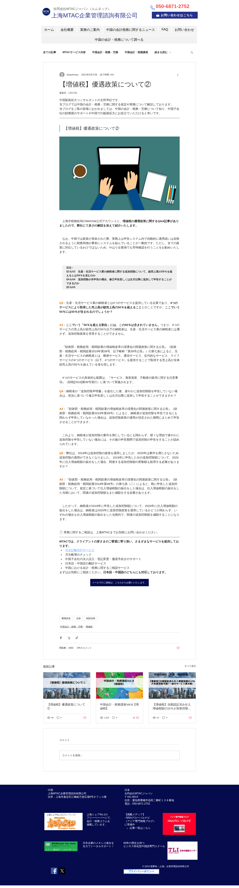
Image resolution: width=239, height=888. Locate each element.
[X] (62, 871)
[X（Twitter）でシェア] (68, 637)
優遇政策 (66, 618)
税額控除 (90, 618)
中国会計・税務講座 (136, 52)
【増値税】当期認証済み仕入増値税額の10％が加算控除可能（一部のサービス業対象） (172, 706)
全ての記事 (49, 52)
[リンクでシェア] (76, 637)
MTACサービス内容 (74, 52)
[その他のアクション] (178, 75)
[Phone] (152, 7)
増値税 (89, 626)
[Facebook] (54, 871)
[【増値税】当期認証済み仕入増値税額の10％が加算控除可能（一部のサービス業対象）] (172, 685)
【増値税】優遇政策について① (66, 706)
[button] (191, 52)
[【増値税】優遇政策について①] (66, 685)
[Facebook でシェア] (60, 637)
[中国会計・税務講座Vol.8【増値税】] (119, 685)
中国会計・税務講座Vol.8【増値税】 (119, 706)
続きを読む (161, 52)
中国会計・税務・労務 (105, 52)
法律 (78, 618)
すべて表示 (190, 666)
